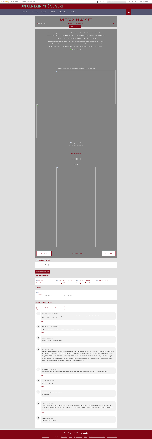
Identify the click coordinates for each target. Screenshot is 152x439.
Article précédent (45, 253)
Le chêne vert (56, 295)
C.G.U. (85, 437)
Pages (43, 12)
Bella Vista (73, 23)
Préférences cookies (112, 437)
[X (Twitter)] (100, 2)
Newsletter (62, 12)
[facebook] (97, 2)
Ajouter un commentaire (51, 308)
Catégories (34, 12)
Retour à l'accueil (77, 253)
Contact (72, 12)
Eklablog (85, 433)
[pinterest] (103, 2)
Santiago (81, 23)
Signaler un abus (78, 437)
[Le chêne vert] (39, 295)
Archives (52, 12)
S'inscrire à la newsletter (42, 272)
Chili (77, 23)
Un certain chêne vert (42, 6)
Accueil (24, 12)
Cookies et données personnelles (97, 437)
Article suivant (108, 253)
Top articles (64, 437)
